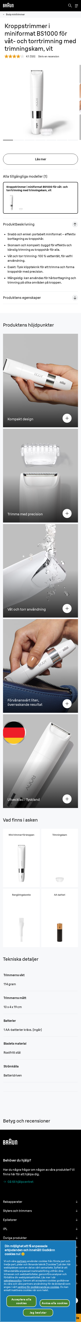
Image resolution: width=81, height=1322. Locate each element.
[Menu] (76, 5)
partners (22, 1261)
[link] (12, 1128)
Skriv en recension (48, 56)
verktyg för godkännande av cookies (38, 1286)
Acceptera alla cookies (21, 1301)
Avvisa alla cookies (55, 1303)
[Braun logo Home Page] (8, 5)
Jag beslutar (38, 1312)
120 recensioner (38, 1129)
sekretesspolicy (12, 1280)
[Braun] (8, 5)
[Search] (70, 6)
